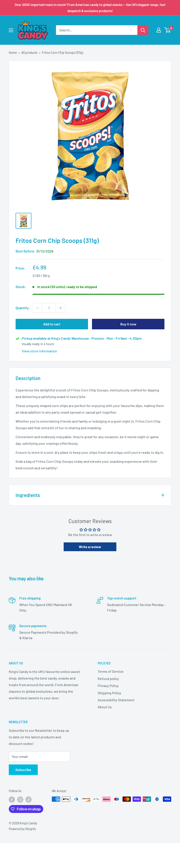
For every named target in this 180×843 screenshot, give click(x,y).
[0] (167, 30)
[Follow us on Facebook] (12, 799)
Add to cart (51, 324)
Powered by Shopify (22, 829)
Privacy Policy (108, 685)
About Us (105, 707)
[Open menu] (11, 30)
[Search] (142, 30)
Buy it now (128, 324)
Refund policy (108, 678)
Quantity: (23, 308)
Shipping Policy (109, 693)
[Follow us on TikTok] (28, 799)
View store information (39, 351)
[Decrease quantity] (37, 307)
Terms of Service (111, 671)
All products (29, 52)
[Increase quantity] (60, 307)
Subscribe (23, 770)
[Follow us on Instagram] (20, 799)
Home (13, 52)
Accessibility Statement (116, 700)
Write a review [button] (90, 547)
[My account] (159, 30)
